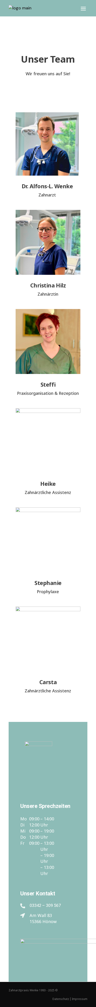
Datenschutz (60, 999)
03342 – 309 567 (45, 905)
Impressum (79, 999)
